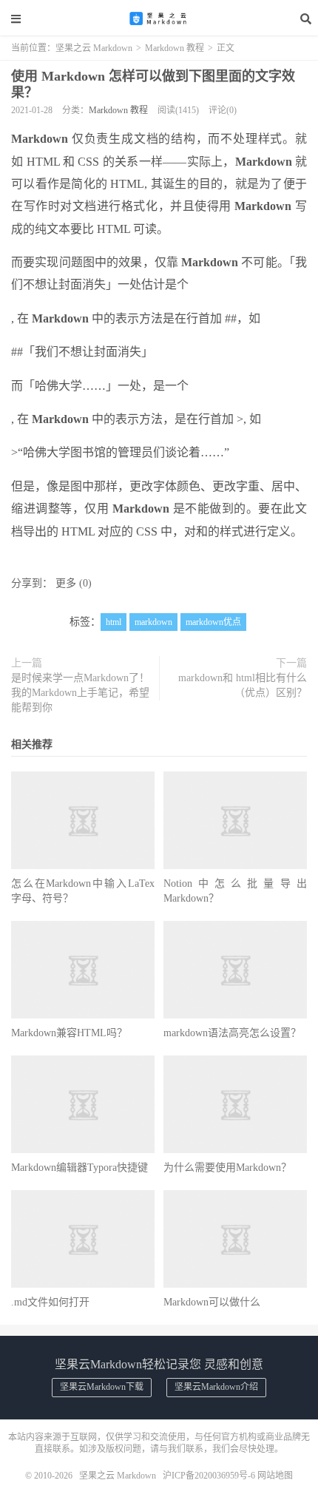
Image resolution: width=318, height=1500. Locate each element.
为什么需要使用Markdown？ (227, 1167)
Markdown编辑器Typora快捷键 (79, 1167)
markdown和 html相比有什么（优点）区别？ (242, 685)
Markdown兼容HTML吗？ (69, 1032)
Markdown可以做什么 (211, 1302)
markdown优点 (213, 622)
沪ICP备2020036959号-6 (209, 1475)
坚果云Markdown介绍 (216, 1387)
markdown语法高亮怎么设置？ (232, 1032)
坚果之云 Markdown (159, 18)
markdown (153, 622)
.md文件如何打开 (50, 1302)
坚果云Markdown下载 (101, 1387)
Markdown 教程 (174, 48)
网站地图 (275, 1475)
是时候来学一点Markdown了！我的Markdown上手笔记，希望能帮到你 (80, 692)
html (113, 622)
